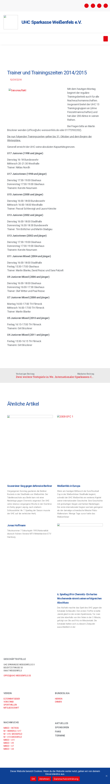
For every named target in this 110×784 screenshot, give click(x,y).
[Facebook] (86, 6)
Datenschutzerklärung (66, 778)
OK (33, 778)
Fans (58, 731)
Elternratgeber (12, 699)
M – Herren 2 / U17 (12, 731)
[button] (105, 38)
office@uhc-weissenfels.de (17, 675)
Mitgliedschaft (11, 708)
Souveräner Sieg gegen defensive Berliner (29, 485)
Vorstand (9, 702)
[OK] (106, 775)
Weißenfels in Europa (68, 485)
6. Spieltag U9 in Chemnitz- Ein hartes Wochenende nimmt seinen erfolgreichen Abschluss (79, 598)
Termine (60, 735)
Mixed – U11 (9, 740)
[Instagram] (93, 6)
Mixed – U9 (9, 743)
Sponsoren (62, 727)
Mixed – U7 (9, 746)
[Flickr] (99, 6)
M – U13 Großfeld (13, 737)
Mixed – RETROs (11, 728)
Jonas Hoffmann (16, 525)
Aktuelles (61, 723)
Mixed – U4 (9, 749)
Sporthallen (10, 705)
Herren (58, 699)
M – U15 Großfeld (13, 734)
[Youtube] (106, 6)
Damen (58, 702)
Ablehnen (44, 778)
